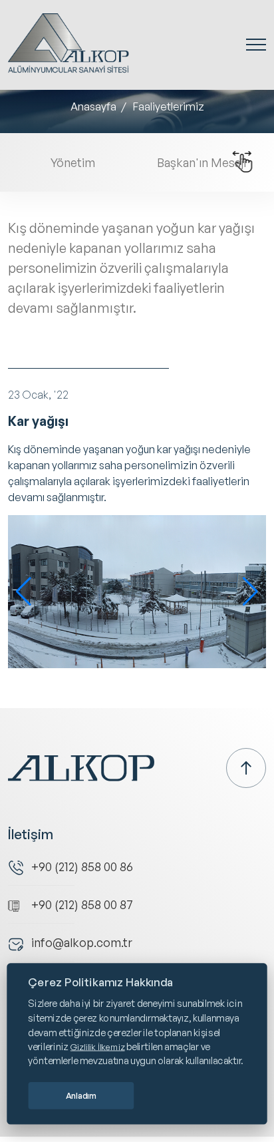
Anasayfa (93, 106)
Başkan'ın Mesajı (201, 162)
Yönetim (73, 162)
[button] (24, 591)
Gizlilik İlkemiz (97, 1046)
